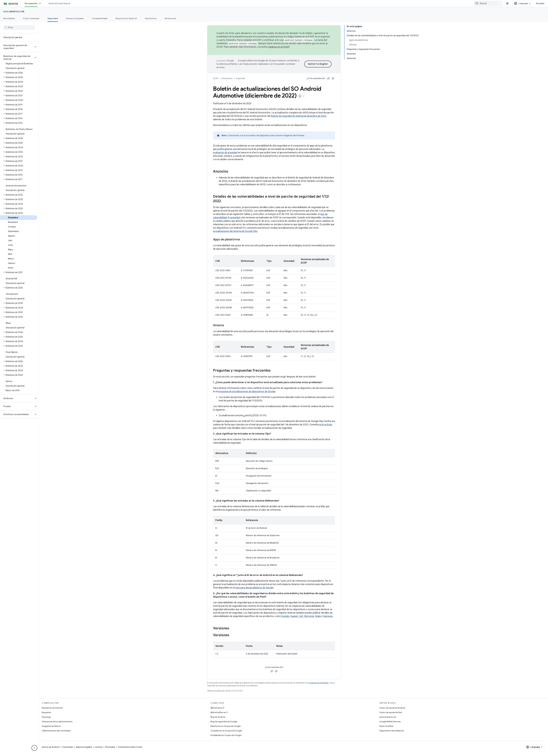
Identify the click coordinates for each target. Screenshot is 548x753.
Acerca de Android (50, 747)
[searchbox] (19, 27)
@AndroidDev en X (219, 712)
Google (285, 616)
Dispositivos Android (126, 18)
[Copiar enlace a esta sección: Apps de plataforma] (242, 239)
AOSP (215, 78)
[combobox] (488, 3)
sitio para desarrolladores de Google (254, 587)
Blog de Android (217, 717)
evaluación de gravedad (225, 152)
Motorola (309, 616)
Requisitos (46, 712)
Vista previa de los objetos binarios (57, 721)
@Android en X (217, 708)
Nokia (318, 616)
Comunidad (67, 747)
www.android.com (387, 717)
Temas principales (75, 18)
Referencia (170, 18)
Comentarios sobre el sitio (130, 747)
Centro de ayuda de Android (392, 708)
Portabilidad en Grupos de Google (225, 735)
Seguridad (53, 18)
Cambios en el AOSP (278, 46)
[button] (17, 46)
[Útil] (328, 78)
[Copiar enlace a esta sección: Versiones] (232, 628)
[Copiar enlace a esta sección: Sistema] (226, 325)
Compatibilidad (99, 18)
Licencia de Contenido (319, 683)
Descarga (46, 717)
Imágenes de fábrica (51, 726)
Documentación (13, 11)
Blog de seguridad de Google (223, 721)
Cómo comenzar (31, 18)
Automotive (151, 18)
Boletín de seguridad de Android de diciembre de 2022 (298, 116)
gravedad (235, 217)
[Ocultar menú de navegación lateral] (34, 748)
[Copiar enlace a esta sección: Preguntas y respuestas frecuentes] (273, 370)
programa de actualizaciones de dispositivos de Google (246, 391)
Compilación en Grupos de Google (226, 730)
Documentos (31, 3)
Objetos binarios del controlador (56, 730)
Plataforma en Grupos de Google (225, 726)
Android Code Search (59, 3)
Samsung (328, 616)
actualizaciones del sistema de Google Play (235, 231)
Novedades (9, 18)
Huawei (294, 616)
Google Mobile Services (390, 721)
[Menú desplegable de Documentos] (41, 3)
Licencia (98, 747)
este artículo (325, 424)
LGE (301, 616)
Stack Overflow (386, 726)
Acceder (540, 3)
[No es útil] (333, 78)
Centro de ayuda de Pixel (390, 712)
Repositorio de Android (52, 708)
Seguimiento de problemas (391, 730)
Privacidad (110, 747)
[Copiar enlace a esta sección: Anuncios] (231, 171)
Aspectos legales (84, 747)
